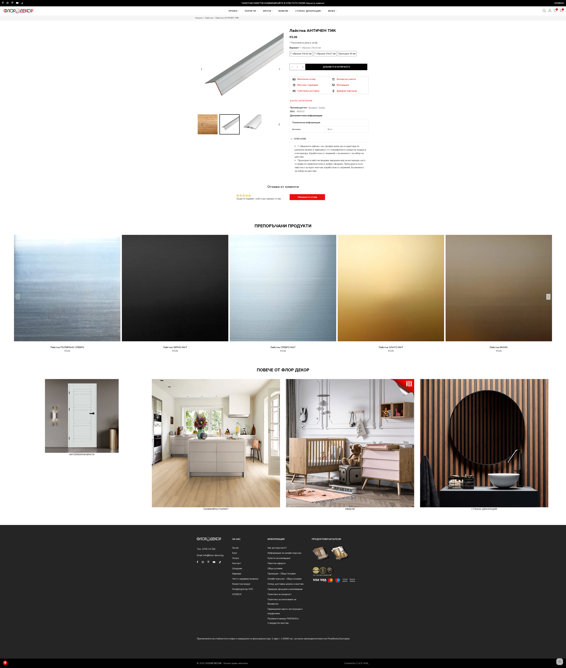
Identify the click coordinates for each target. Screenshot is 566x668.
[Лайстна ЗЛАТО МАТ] (391, 289)
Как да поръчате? (277, 547)
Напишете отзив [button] (307, 197)
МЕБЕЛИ (283, 11)
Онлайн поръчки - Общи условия (284, 578)
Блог (234, 553)
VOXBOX (236, 594)
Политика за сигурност (280, 594)
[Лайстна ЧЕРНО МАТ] (175, 289)
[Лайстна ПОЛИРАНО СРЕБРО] (67, 289)
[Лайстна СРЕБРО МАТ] (283, 289)
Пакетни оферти (277, 563)
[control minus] (291, 67)
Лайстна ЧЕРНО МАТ (175, 347)
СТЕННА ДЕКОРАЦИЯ (308, 11)
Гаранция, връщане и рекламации (285, 589)
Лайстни (209, 18)
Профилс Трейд (316, 107)
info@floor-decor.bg (213, 555)
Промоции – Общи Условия (282, 573)
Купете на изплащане (279, 558)
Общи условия (275, 568)
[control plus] (303, 67)
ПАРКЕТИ (250, 11)
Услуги (235, 558)
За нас (235, 547)
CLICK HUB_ (362, 663)
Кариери (236, 573)
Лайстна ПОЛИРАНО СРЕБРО (67, 347)
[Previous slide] (201, 69)
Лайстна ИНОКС (499, 347)
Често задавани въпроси (245, 578)
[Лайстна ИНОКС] (499, 289)
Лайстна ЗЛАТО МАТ (391, 347)
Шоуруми (237, 568)
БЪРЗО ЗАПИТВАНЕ (301, 101)
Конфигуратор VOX (242, 589)
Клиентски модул (241, 583)
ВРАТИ (267, 11)
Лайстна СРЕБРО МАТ (283, 347)
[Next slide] (279, 69)
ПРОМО (233, 11)
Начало (199, 18)
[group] (208, 124)
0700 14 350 (208, 549)
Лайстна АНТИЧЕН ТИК (227, 18)
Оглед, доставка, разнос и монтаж (285, 583)
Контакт (236, 563)
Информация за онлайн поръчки (284, 553)
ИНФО (331, 11)
